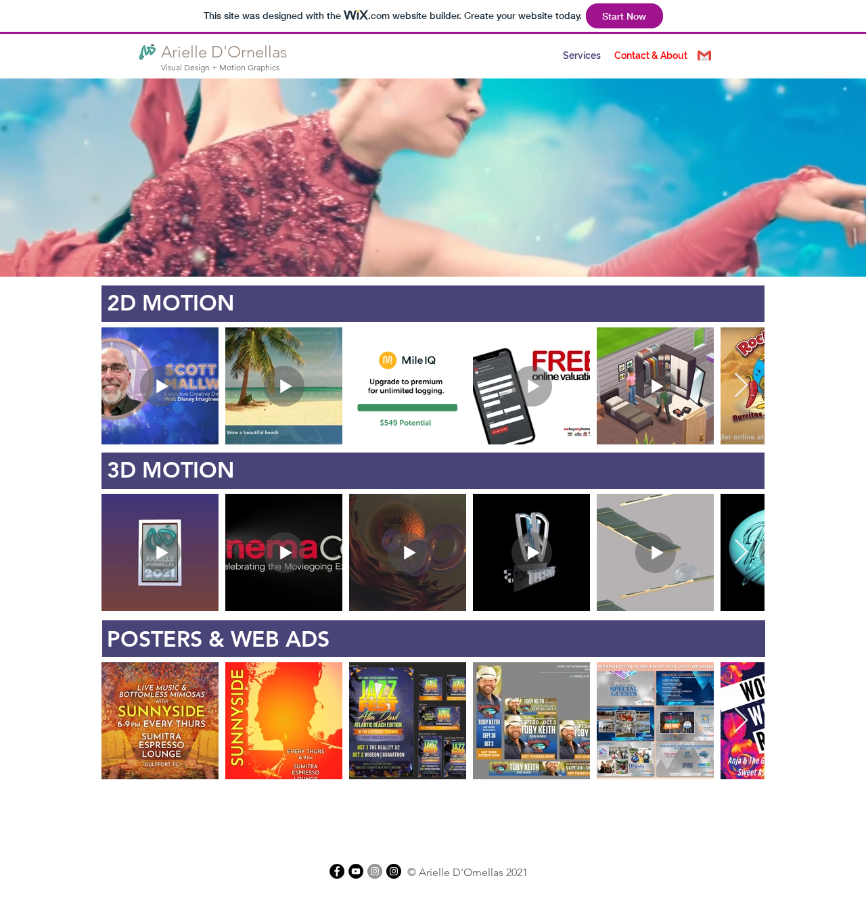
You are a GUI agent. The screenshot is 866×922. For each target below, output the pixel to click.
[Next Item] (741, 386)
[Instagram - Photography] (393, 871)
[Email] (704, 55)
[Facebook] (336, 871)
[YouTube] (355, 871)
